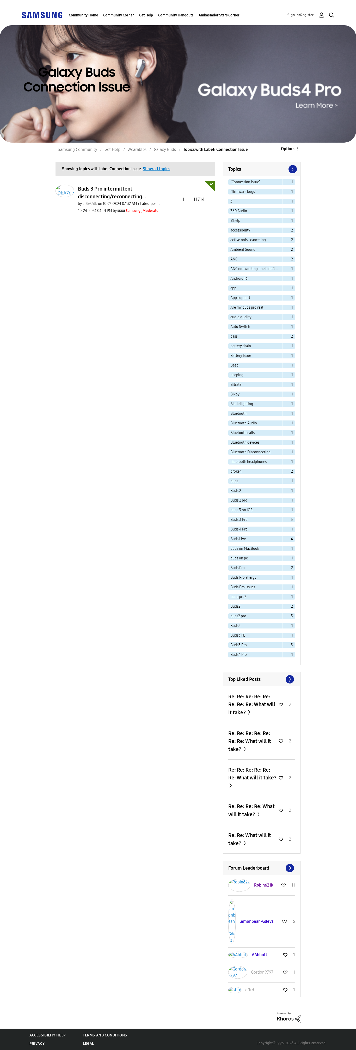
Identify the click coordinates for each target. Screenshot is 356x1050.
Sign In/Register (300, 15)
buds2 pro (238, 616)
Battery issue (240, 355)
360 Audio (238, 211)
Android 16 (239, 278)
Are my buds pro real (246, 307)
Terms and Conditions (105, 1035)
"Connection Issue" (245, 182)
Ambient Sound (242, 249)
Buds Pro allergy (243, 577)
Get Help (146, 15)
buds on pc (239, 558)
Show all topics (156, 168)
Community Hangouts (175, 15)
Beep (234, 365)
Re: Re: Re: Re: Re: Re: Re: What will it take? (249, 741)
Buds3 (235, 626)
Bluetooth (238, 413)
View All (261, 679)
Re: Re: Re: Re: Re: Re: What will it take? (252, 774)
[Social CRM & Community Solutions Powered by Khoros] (288, 1017)
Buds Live (238, 539)
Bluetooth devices (244, 442)
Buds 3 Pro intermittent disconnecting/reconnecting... (112, 193)
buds (234, 481)
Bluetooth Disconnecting (250, 452)
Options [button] (288, 148)
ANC (233, 259)
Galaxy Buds (165, 149)
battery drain (240, 346)
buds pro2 (238, 597)
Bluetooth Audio (243, 423)
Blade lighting (241, 404)
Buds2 (235, 606)
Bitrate (235, 384)
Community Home (83, 15)
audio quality (240, 317)
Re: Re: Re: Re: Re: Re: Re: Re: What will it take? (251, 704)
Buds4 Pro (238, 654)
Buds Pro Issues (242, 587)
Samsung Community (77, 149)
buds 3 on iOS (241, 510)
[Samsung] (42, 14)
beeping (236, 375)
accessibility (240, 230)
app (233, 288)
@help (235, 220)
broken (236, 471)
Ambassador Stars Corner (219, 15)
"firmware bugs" (243, 192)
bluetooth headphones (248, 462)
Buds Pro (237, 568)
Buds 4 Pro (239, 529)
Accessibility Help (47, 1035)
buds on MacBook (244, 548)
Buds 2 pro (238, 500)
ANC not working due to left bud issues (256, 269)
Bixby (235, 394)
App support (240, 298)
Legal (88, 1043)
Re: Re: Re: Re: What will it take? (251, 810)
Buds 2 (235, 491)
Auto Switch (240, 327)
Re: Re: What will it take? (249, 839)
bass (233, 336)
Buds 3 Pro (239, 519)
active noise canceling (248, 240)
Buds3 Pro (238, 645)
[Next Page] (292, 169)
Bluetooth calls (242, 433)
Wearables (136, 149)
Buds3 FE (237, 635)
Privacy (37, 1043)
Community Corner (118, 15)
